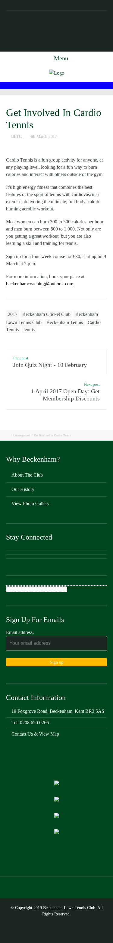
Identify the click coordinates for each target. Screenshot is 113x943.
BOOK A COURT (88, 36)
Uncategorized (21, 435)
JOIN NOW (59, 36)
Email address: (20, 632)
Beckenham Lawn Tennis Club (56, 15)
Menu (60, 58)
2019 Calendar (42, 46)
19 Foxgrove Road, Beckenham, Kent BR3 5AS (56, 26)
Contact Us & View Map (35, 733)
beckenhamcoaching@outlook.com (39, 283)
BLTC (16, 136)
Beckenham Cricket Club (46, 314)
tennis (29, 329)
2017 (12, 314)
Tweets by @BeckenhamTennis (36, 589)
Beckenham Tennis (64, 322)
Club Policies (72, 46)
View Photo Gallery (30, 503)
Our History (22, 489)
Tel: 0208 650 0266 (26, 36)
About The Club (27, 474)
